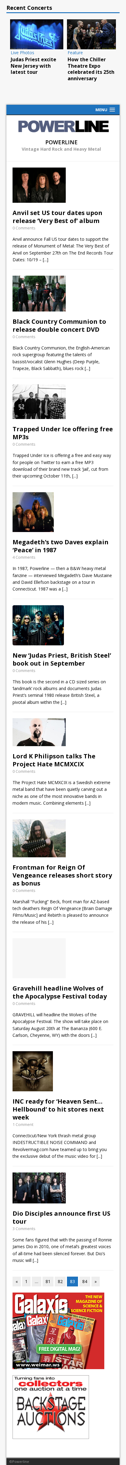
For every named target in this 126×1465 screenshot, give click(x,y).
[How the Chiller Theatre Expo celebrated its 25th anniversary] (93, 34)
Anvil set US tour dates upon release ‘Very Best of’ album (57, 217)
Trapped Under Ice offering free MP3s (63, 433)
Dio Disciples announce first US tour (61, 1217)
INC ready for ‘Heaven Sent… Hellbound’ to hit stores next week (58, 1109)
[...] (45, 259)
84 (84, 1281)
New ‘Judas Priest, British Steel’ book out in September (62, 659)
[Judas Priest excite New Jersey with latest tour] (36, 34)
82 (60, 1281)
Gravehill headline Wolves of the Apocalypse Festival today (60, 992)
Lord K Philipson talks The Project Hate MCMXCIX (54, 760)
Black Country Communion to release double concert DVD (59, 325)
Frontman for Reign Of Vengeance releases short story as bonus (62, 875)
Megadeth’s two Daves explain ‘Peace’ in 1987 (61, 546)
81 (48, 1281)
